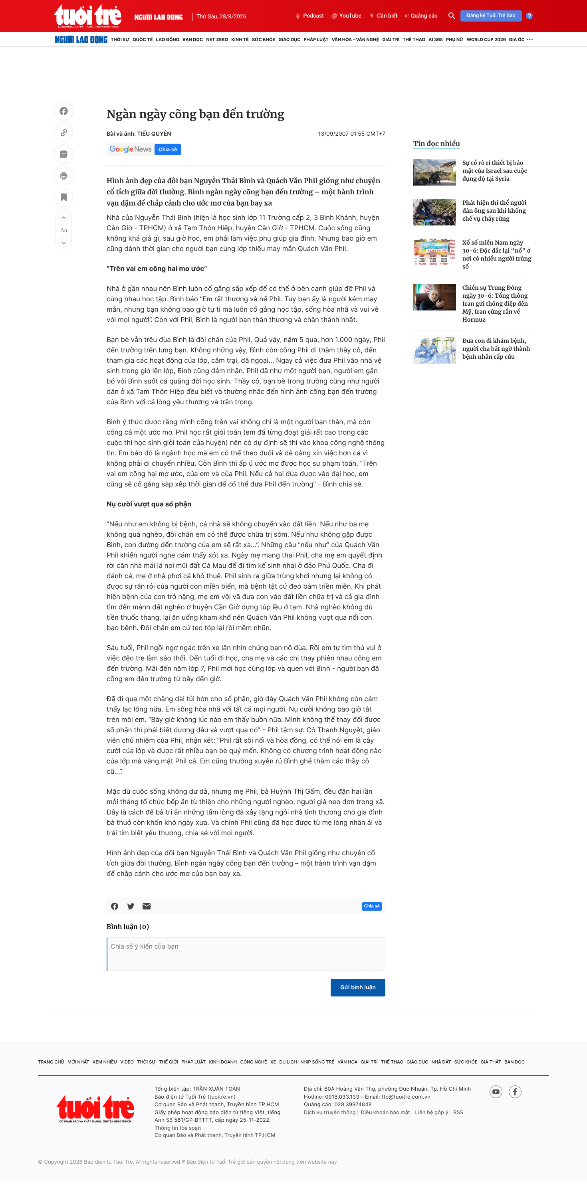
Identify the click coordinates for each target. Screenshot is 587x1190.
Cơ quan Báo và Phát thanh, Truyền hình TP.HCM (215, 1135)
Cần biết (387, 16)
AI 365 (435, 39)
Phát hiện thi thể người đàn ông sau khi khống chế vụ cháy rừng (494, 210)
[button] (63, 217)
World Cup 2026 (486, 39)
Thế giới (168, 1062)
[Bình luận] (63, 155)
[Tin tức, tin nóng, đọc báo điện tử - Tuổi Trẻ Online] (94, 16)
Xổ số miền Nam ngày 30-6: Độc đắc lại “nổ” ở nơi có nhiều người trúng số (496, 254)
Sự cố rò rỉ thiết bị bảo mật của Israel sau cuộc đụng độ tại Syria (494, 170)
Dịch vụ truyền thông (330, 1112)
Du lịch (288, 1062)
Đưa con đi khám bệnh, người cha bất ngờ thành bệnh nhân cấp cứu (496, 348)
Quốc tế (143, 39)
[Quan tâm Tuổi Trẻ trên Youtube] (496, 1091)
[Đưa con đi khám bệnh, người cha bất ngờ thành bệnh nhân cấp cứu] (434, 350)
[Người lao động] (158, 16)
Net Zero (217, 39)
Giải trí (390, 39)
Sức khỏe (263, 39)
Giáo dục (290, 39)
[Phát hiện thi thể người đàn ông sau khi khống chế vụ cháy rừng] (434, 212)
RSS (458, 1112)
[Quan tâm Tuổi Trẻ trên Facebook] (515, 1091)
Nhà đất (441, 1062)
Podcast (313, 16)
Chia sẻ (168, 149)
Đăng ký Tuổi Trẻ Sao (491, 16)
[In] (63, 177)
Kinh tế (240, 39)
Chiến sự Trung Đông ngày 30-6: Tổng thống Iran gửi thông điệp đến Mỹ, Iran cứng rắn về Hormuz (495, 303)
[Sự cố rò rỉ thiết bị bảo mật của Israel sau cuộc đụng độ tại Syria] (434, 172)
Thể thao (414, 39)
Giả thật (491, 1062)
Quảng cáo (424, 16)
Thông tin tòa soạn (178, 1128)
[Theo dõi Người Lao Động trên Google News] (131, 149)
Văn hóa (348, 1062)
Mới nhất (78, 1062)
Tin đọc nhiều (436, 143)
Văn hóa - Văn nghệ (355, 39)
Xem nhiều (105, 1062)
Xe (273, 1062)
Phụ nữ (455, 39)
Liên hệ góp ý (431, 1112)
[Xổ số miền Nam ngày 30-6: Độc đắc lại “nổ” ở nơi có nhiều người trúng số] (434, 252)
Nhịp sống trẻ (317, 1062)
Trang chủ (51, 1062)
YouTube (350, 16)
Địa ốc (517, 39)
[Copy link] (63, 133)
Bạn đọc (192, 39)
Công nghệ (253, 1062)
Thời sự (120, 39)
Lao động (168, 39)
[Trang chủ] (81, 39)
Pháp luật (315, 39)
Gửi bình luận (358, 987)
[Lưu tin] (63, 198)
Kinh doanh (223, 1062)
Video (127, 1062)
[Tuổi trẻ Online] (96, 1109)
